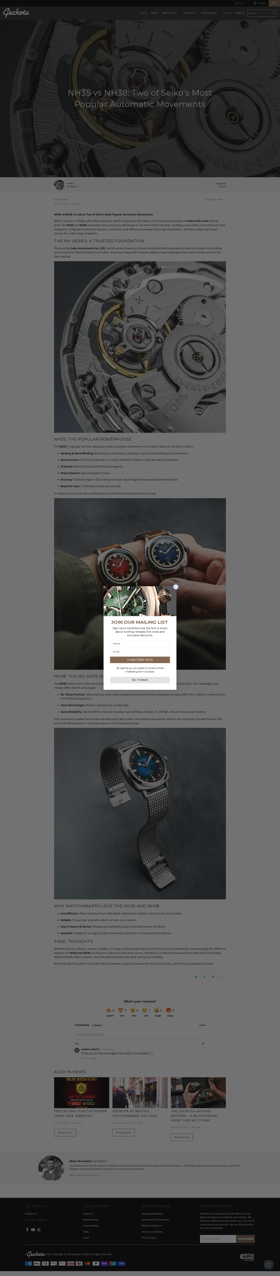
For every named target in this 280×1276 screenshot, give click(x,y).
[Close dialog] (176, 587)
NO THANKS (140, 680)
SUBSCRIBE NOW (140, 660)
